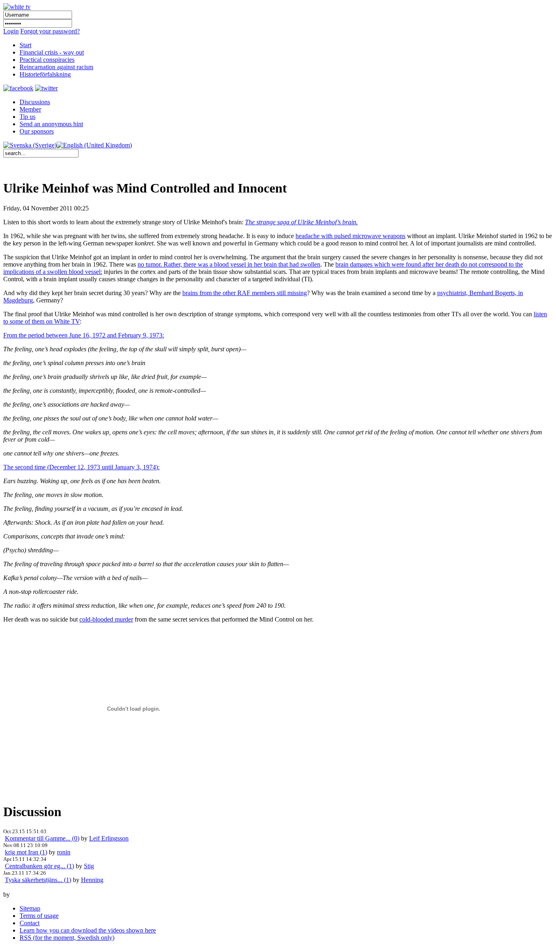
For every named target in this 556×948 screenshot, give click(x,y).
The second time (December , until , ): (81, 467)
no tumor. (151, 264)
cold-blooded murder (106, 619)
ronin (63, 852)
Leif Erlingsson (109, 838)
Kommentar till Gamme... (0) (42, 838)
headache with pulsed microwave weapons (350, 235)
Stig (89, 866)
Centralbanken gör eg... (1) (39, 866)
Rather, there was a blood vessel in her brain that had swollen (242, 264)
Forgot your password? (50, 31)
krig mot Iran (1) (26, 852)
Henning (92, 879)
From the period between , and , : (83, 335)
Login (11, 31)
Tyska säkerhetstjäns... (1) (38, 879)
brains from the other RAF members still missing (244, 292)
